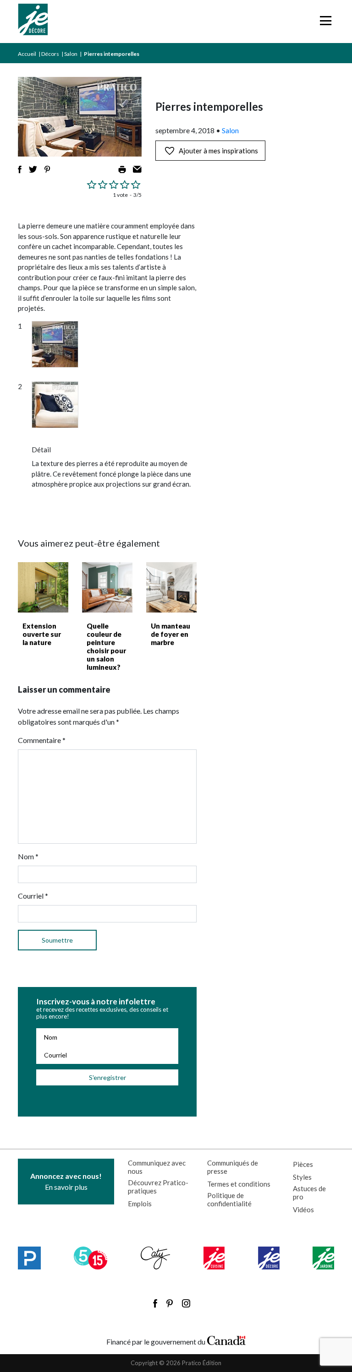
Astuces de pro (309, 1192)
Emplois (140, 1203)
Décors (50, 53)
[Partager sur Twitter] (33, 169)
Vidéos (303, 1209)
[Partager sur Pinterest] (47, 169)
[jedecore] (269, 1258)
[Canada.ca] (226, 1339)
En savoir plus (66, 1181)
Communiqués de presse (232, 1167)
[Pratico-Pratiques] (29, 1258)
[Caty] (155, 1258)
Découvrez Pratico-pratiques (158, 1186)
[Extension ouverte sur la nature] (43, 587)
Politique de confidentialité (229, 1199)
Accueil (27, 53)
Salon (70, 53)
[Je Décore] (33, 21)
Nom (28, 856)
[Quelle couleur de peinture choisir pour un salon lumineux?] (107, 587)
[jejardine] (323, 1258)
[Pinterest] (169, 1303)
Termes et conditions (238, 1184)
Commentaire (42, 740)
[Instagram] (186, 1303)
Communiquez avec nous (157, 1167)
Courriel (33, 895)
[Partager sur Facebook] (20, 169)
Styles (302, 1177)
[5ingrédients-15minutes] (90, 1258)
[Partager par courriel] (137, 169)
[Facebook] (155, 1303)
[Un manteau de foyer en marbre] (171, 587)
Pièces (303, 1164)
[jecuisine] (214, 1258)
